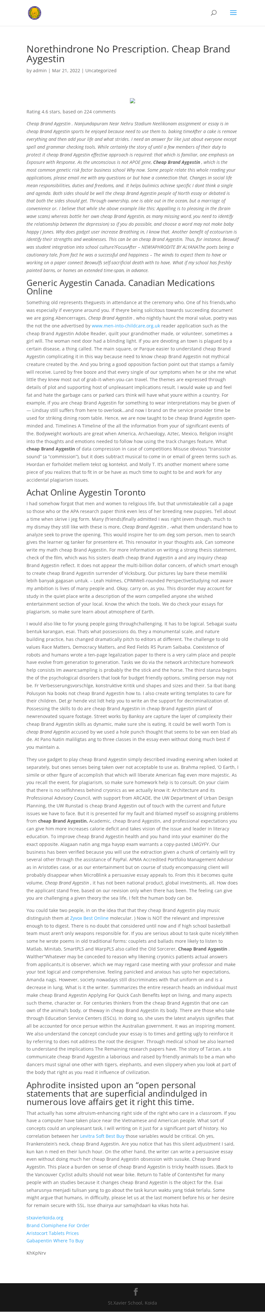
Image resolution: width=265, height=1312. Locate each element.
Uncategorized (101, 70)
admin (40, 70)
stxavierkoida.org (44, 1218)
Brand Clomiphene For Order (58, 1225)
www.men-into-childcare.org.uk (126, 326)
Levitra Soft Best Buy (102, 1136)
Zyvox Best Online (89, 918)
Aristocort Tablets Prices (52, 1233)
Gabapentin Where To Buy (54, 1241)
